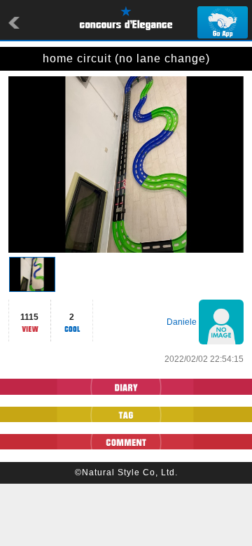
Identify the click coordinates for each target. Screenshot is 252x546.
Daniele (182, 322)
